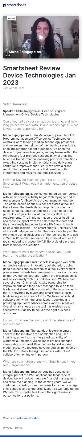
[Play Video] (40, 37)
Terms (18, 427)
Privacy (7, 427)
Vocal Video (31, 418)
